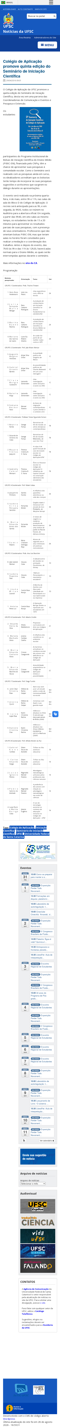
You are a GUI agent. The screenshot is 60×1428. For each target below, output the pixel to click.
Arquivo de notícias (29, 1180)
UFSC (19, 833)
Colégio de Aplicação (22, 827)
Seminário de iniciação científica (23, 832)
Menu (49, 45)
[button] (24, 1140)
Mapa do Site (41, 9)
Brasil (9, 2)
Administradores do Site (45, 37)
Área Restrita (25, 37)
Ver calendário (46, 1140)
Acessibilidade (9, 9)
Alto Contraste (25, 9)
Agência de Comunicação (36, 1289)
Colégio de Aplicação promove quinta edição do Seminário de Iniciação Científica (26, 68)
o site (42, 1302)
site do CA (31, 263)
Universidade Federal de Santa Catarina (26, 835)
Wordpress (9, 1418)
